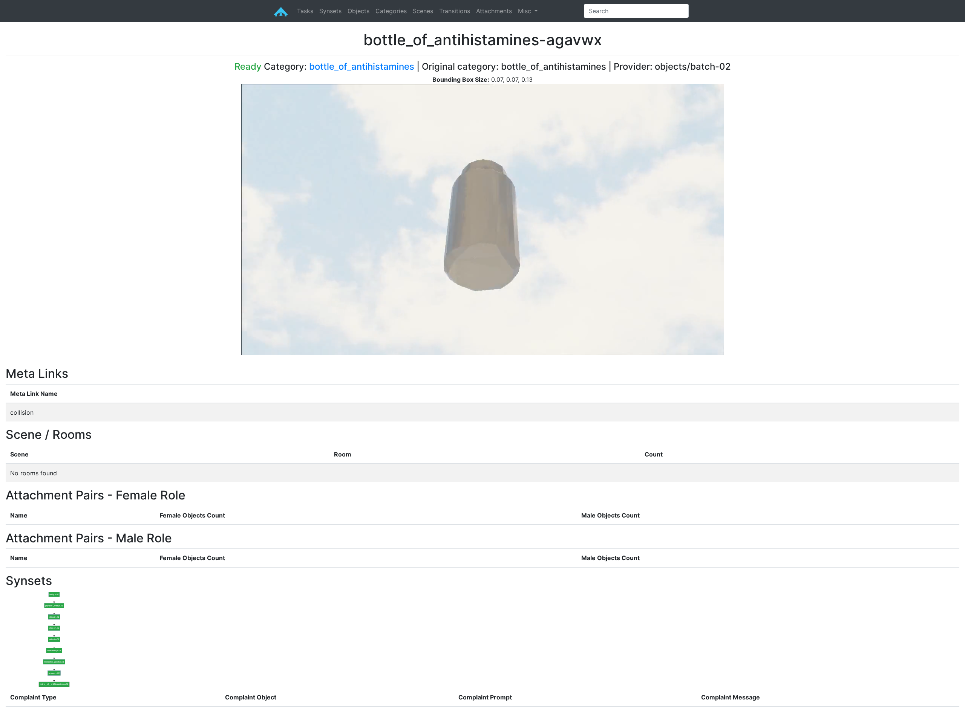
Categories (391, 11)
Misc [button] (525, 11)
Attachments (494, 11)
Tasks (305, 11)
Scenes (423, 11)
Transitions (454, 11)
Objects (358, 11)
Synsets (330, 11)
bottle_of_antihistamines (361, 66)
